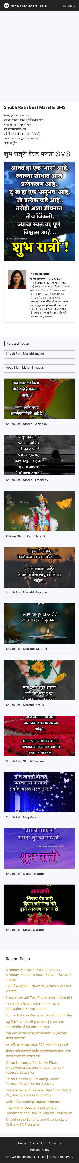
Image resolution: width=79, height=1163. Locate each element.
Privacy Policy (39, 1150)
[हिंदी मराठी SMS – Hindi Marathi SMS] (24, 6)
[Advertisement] (39, 57)
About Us (55, 1143)
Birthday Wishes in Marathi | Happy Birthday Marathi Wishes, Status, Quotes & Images (39, 974)
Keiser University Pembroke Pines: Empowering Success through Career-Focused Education (35, 1067)
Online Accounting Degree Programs (34, 1102)
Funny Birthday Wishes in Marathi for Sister (39, 1015)
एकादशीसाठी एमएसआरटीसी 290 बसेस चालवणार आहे (37, 1045)
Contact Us (37, 1143)
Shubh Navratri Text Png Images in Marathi (39, 997)
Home (22, 1143)
